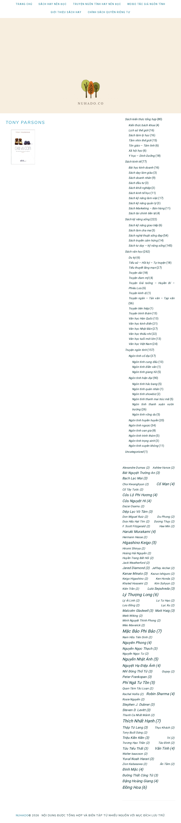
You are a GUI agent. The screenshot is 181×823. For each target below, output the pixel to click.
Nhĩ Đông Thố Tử (137, 671)
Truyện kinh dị (138, 293)
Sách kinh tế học (139, 193)
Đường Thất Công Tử (140, 775)
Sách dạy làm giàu (141, 172)
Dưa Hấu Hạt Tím (135, 521)
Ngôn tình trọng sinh (142, 440)
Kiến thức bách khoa (142, 125)
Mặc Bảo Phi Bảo (141, 631)
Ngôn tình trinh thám (142, 435)
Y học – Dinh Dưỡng (142, 155)
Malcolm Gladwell (137, 610)
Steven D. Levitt (136, 710)
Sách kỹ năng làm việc (143, 198)
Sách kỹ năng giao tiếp (143, 225)
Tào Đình (166, 742)
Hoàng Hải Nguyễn (136, 553)
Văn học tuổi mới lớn (142, 338)
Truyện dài (135, 272)
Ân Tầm (167, 764)
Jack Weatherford (136, 562)
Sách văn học (133, 251)
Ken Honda (165, 578)
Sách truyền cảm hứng (143, 240)
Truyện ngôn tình (136, 350)
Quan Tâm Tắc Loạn (137, 688)
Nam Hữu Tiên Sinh (137, 637)
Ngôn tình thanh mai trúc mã (150, 399)
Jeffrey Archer (163, 568)
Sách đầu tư (136, 183)
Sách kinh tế (133, 161)
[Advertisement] (90, 42)
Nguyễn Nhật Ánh (140, 659)
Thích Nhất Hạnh (141, 721)
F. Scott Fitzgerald (136, 526)
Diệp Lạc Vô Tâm (137, 511)
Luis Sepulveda (160, 588)
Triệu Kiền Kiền (135, 738)
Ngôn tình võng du (144, 414)
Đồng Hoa (134, 787)
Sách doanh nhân (140, 177)
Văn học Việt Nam (140, 344)
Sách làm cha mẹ (140, 230)
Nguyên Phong (136, 643)
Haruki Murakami (139, 531)
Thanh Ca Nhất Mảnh (138, 715)
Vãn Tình (164, 748)
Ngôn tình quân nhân (145, 389)
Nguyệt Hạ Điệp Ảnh (141, 665)
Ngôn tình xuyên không (143, 445)
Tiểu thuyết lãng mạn (142, 267)
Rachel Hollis (133, 694)
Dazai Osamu (133, 506)
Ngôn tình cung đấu (144, 362)
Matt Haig (164, 610)
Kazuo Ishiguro (162, 573)
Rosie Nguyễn (133, 699)
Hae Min (166, 526)
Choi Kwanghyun (135, 484)
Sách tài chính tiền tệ (142, 213)
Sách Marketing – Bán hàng (147, 208)
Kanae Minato (135, 573)
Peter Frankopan (136, 677)
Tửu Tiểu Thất (135, 748)
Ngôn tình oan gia (140, 430)
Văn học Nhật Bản (140, 328)
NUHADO (22, 815)
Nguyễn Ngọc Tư (135, 653)
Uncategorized (134, 451)
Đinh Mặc (132, 769)
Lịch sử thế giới (138, 130)
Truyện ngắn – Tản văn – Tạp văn (151, 298)
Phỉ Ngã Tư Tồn (138, 682)
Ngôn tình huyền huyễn (143, 420)
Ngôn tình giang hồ (144, 372)
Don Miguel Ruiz (135, 516)
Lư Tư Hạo (165, 600)
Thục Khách (164, 727)
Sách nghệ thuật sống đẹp (145, 235)
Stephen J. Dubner (138, 704)
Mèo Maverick (133, 625)
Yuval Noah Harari (138, 759)
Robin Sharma (160, 694)
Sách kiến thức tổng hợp (140, 119)
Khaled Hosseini (135, 583)
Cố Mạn (165, 484)
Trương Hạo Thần (136, 742)
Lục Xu (167, 605)
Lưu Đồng (131, 605)
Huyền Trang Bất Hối (137, 558)
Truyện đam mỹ (139, 278)
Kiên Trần (130, 588)
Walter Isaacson (134, 753)
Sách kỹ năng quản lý (142, 203)
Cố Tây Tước (132, 489)
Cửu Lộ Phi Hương (139, 495)
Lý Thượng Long (140, 594)
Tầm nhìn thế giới (140, 140)
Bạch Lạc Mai (134, 478)
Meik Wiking (132, 615)
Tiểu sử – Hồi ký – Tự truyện (147, 262)
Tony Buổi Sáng (134, 732)
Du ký (132, 257)
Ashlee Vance (163, 467)
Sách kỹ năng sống (137, 219)
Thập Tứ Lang (135, 727)
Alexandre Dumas (136, 467)
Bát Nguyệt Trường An (141, 473)
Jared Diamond (136, 568)
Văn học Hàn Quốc (141, 318)
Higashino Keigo (139, 542)
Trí (170, 738)
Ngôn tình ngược (139, 425)
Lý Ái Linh (130, 600)
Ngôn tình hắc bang (144, 384)
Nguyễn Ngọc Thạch (139, 648)
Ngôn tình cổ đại (139, 356)
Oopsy (168, 671)
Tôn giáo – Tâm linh (142, 145)
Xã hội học (135, 150)
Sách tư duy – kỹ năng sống (147, 245)
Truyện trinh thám (140, 313)
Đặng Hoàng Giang (140, 781)
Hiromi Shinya (133, 548)
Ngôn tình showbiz (144, 394)
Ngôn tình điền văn (144, 367)
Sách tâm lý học (139, 135)
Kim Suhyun (164, 583)
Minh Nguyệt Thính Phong (141, 620)
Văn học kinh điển (140, 323)
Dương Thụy (164, 521)
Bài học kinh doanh (141, 167)
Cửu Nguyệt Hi (136, 501)
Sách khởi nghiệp (140, 188)
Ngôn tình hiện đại (140, 378)
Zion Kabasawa (134, 764)
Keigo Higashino (135, 578)
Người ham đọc (90, 92)
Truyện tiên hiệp (139, 308)
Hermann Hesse (134, 537)
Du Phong (165, 516)
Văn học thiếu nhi (140, 334)
